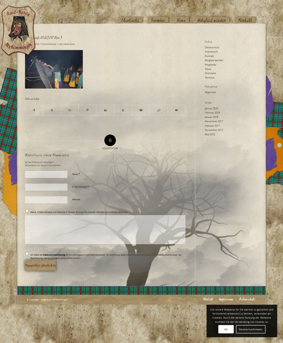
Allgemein (210, 92)
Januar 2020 (211, 108)
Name (76, 174)
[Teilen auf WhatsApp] (70, 110)
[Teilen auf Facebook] (34, 110)
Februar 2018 (212, 112)
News (208, 69)
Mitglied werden (214, 60)
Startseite (210, 73)
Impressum (211, 51)
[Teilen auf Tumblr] (123, 110)
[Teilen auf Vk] (141, 110)
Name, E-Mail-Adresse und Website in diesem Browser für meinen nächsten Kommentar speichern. (79, 212)
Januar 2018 (211, 117)
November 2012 (214, 130)
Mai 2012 (210, 134)
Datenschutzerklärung (54, 254)
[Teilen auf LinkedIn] (105, 110)
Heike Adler (69, 44)
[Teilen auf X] (52, 110)
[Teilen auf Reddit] (158, 110)
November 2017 (214, 121)
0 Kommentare (49, 44)
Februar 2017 (212, 125)
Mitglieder (210, 64)
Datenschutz (212, 47)
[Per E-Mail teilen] (176, 110)
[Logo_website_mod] (21, 12)
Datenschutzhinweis (251, 329)
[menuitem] (130, 12)
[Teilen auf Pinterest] (87, 110)
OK (226, 329)
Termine (209, 77)
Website (76, 199)
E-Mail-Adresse (80, 186)
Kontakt (209, 56)
